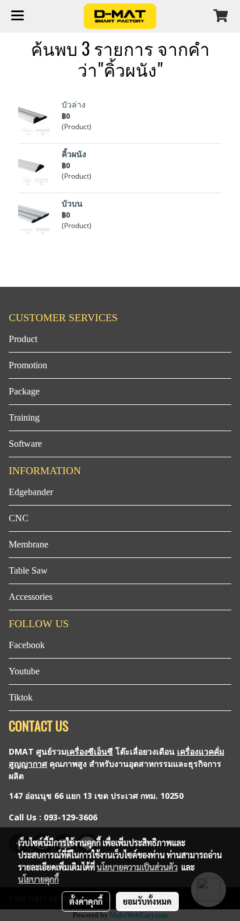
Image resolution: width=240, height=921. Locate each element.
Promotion (28, 365)
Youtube (24, 671)
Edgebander (31, 492)
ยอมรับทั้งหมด (147, 901)
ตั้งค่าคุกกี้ (86, 901)
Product (23, 339)
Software (25, 444)
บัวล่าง (74, 105)
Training (24, 417)
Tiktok (21, 697)
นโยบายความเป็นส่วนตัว (137, 867)
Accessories (30, 597)
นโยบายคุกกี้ (38, 879)
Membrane (28, 544)
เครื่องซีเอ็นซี (89, 751)
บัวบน (72, 204)
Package (24, 391)
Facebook (27, 645)
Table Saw (28, 570)
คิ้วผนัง (74, 154)
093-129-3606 (70, 817)
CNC (19, 518)
